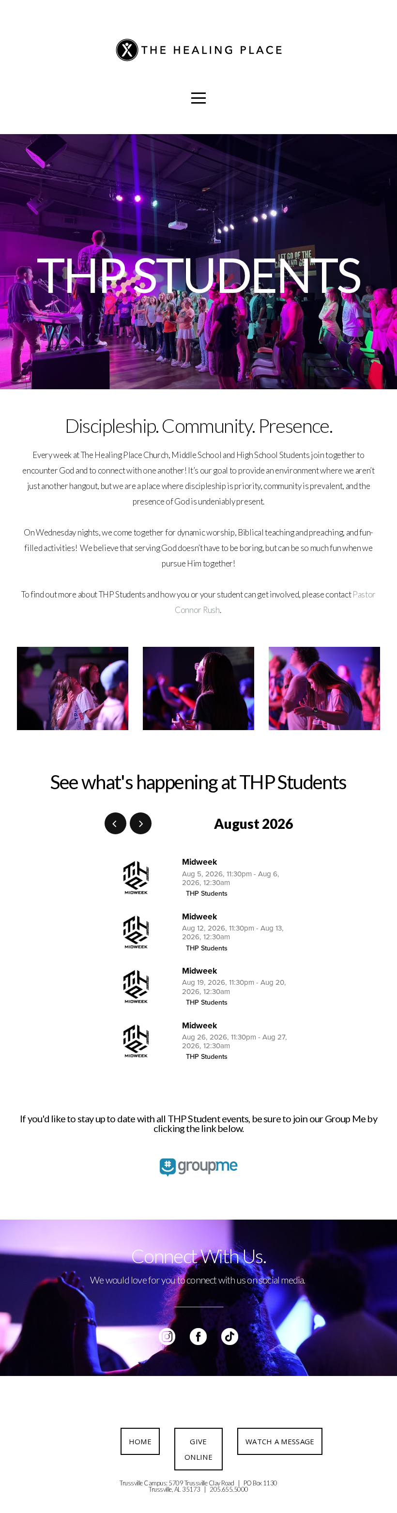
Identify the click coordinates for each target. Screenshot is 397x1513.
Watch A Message (280, 1441)
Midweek (199, 862)
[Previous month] (115, 823)
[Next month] (141, 823)
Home (140, 1441)
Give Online (198, 1449)
